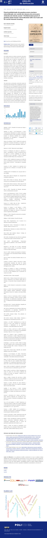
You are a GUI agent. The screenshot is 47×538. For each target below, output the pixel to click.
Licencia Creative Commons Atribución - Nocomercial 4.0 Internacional (36, 78)
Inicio (5, 9)
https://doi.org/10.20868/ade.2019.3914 (13, 41)
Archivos (9, 9)
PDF (31, 44)
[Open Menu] (1, 1)
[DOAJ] (13, 481)
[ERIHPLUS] (31, 481)
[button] (32, 128)
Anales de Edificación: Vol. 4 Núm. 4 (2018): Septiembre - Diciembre (30, 440)
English (5, 470)
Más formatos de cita (35, 123)
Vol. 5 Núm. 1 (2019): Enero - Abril (18, 9)
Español (5, 472)
